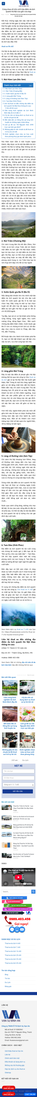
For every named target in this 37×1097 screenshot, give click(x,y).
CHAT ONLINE (30, 1094)
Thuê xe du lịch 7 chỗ (12, 947)
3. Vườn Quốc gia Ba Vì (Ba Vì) (15, 93)
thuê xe (32, 72)
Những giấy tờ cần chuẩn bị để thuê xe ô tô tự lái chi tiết (19, 131)
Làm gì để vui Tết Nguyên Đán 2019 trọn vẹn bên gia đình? (19, 126)
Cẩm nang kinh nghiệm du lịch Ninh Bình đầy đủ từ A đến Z (18, 112)
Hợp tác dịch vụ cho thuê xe (15, 1069)
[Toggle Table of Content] (29, 85)
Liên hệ (7, 1055)
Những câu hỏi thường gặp (14, 1065)
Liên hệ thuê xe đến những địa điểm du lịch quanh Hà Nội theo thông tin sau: (18, 105)
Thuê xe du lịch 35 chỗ (13, 959)
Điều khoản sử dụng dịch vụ (15, 1062)
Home (2, 14)
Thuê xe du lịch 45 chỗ (13, 963)
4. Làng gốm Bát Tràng (12, 96)
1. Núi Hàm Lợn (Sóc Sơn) (13, 88)
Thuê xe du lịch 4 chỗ (12, 943)
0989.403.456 (9, 1087)
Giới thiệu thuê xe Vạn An (14, 1051)
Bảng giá (8, 986)
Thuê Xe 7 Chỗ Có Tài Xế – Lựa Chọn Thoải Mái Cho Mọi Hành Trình (23, 808)
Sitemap (8, 1073)
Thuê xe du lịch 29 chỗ (13, 955)
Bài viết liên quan (12, 108)
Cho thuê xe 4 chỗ (25, 589)
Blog (6, 975)
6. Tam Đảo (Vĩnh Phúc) (12, 101)
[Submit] (33, 892)
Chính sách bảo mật (12, 1058)
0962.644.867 (9, 1094)
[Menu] (3, 3)
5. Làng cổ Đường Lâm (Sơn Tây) (16, 98)
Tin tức (7, 978)
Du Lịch (7, 14)
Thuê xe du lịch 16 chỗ (13, 951)
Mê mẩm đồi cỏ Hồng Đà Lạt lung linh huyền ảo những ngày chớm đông (19, 121)
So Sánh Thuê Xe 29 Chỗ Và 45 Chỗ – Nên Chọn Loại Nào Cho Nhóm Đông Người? (23, 835)
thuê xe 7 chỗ (22, 629)
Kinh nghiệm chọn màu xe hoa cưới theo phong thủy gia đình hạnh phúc (19, 135)
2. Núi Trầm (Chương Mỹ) (13, 91)
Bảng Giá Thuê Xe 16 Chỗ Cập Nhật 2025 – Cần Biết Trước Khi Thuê (23, 846)
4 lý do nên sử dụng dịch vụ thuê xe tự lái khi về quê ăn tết (18, 116)
